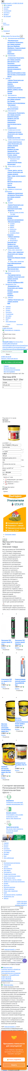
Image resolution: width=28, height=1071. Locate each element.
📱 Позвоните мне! (14, 546)
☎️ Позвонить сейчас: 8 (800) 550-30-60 (14, 550)
